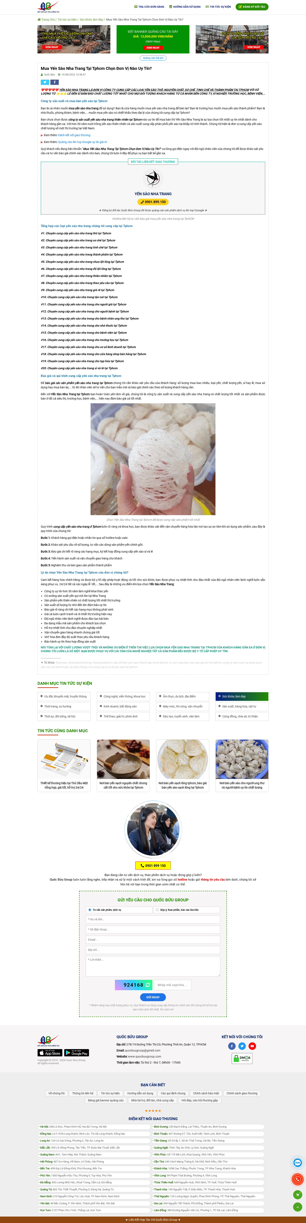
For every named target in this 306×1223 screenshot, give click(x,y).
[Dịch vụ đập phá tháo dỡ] (232, 39)
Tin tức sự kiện (220, 6)
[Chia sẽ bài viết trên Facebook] (54, 82)
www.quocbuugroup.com (144, 1056)
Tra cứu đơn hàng (151, 6)
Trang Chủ (48, 19)
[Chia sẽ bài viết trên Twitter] (45, 82)
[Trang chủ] (48, 6)
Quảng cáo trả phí (153, 58)
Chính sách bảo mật (206, 1093)
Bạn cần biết (153, 1085)
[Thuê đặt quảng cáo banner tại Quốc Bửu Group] (153, 39)
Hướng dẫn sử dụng (187, 6)
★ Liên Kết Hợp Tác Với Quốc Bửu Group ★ (153, 1219)
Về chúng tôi (57, 1093)
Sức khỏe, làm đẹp (91, 19)
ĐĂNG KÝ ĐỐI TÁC (253, 6)
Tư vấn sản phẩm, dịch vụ (106, 909)
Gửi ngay (153, 997)
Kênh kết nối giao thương (74, 135)
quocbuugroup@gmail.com (142, 1050)
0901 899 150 (155, 866)
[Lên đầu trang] (297, 1207)
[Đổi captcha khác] (148, 985)
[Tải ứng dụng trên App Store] (49, 1052)
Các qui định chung (173, 1093)
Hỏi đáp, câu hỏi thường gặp (200, 1100)
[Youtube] (252, 1046)
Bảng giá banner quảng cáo (106, 1100)
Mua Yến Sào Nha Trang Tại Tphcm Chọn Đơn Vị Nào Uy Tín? (144, 19)
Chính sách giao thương (242, 1093)
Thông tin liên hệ (82, 1093)
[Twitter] (242, 1046)
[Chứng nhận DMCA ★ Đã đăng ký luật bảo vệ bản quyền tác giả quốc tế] (242, 1058)
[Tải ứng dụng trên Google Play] (76, 1052)
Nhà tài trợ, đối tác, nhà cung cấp (152, 1100)
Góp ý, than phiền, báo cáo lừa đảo (179, 909)
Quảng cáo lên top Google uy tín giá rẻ (82, 142)
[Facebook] (232, 1046)
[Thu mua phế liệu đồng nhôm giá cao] (73, 39)
